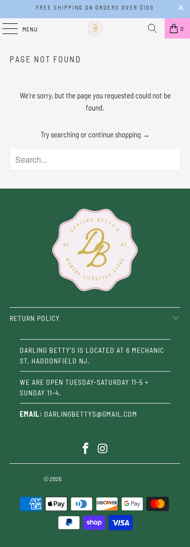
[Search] (152, 28)
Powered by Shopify (123, 478)
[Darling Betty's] (95, 28)
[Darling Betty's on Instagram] (103, 449)
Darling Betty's (80, 478)
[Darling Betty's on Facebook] (86, 449)
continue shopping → (119, 134)
